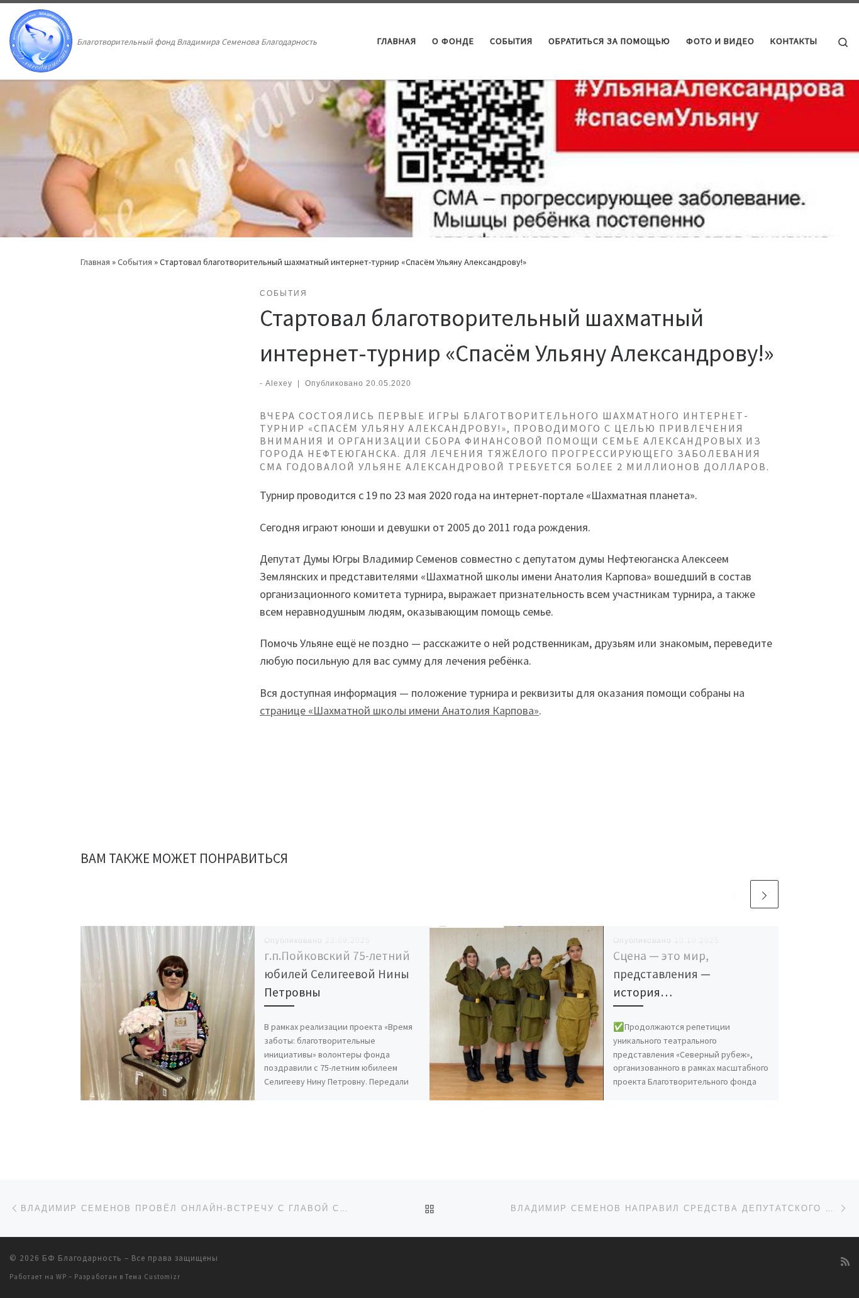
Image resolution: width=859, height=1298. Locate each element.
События (135, 262)
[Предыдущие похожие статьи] (734, 894)
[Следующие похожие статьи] (764, 894)
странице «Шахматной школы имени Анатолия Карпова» (399, 710)
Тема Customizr (152, 1276)
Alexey (278, 383)
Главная (95, 262)
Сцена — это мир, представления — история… (662, 974)
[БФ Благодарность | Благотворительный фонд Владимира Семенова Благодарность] (40, 39)
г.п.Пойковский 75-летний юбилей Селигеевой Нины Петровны (337, 974)
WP (61, 1276)
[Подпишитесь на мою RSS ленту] (845, 1262)
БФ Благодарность (82, 1258)
